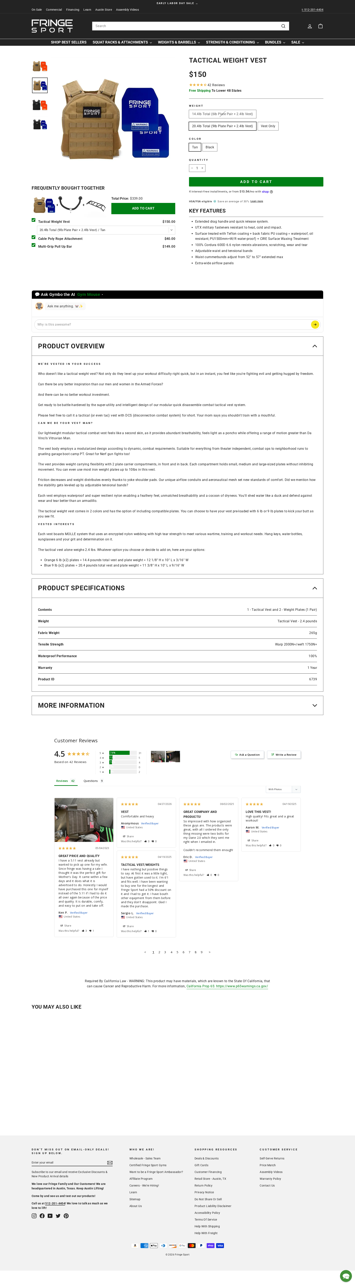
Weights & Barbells (177, 42)
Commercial (54, 9)
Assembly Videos (127, 9)
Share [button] (67, 925)
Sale (296, 42)
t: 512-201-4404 (312, 9)
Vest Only (268, 126)
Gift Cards (201, 1165)
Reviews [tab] (62, 781)
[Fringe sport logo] (52, 26)
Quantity (199, 159)
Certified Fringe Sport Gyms (148, 1165)
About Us (135, 1206)
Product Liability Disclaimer (213, 1206)
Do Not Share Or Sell (208, 1199)
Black (210, 147)
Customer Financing (208, 1172)
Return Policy (203, 1185)
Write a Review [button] (286, 754)
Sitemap (135, 1199)
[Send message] (315, 324)
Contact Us (267, 1185)
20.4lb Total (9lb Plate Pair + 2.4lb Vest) (222, 126)
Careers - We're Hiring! (144, 1185)
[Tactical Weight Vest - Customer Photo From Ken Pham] (158, 756)
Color (195, 138)
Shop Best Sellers (68, 42)
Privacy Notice (204, 1192)
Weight (196, 105)
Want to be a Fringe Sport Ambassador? (156, 1172)
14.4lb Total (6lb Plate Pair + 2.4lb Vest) (222, 114)
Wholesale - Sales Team (145, 1158)
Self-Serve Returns (272, 1158)
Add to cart (143, 208)
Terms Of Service (206, 1219)
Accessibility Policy (207, 1212)
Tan (195, 147)
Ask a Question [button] (249, 754)
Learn (87, 9)
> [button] (210, 952)
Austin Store (103, 9)
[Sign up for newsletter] (110, 1162)
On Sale (37, 9)
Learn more (256, 201)
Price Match (268, 1165)
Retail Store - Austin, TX (210, 1178)
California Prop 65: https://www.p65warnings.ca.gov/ (227, 986)
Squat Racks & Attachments (121, 42)
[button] (84, 931)
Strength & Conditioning (231, 42)
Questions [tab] (91, 781)
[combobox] (190, 26)
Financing (73, 9)
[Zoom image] (113, 119)
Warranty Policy (270, 1178)
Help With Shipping (207, 1226)
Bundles (273, 42)
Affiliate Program (141, 1178)
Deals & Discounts (207, 1158)
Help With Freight (206, 1233)
